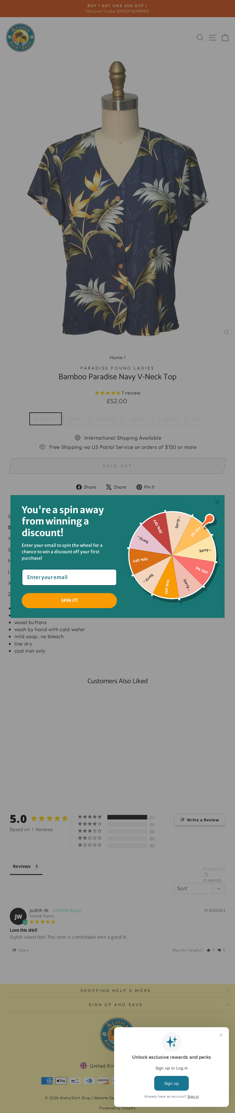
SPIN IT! (69, 600)
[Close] (217, 502)
